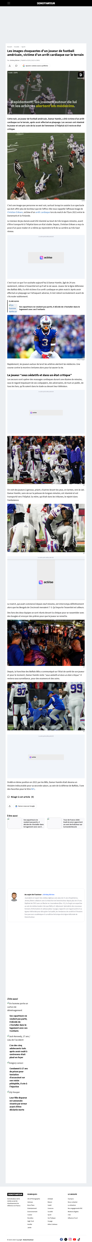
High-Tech (30, 1221)
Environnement (32, 1212)
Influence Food (73, 1218)
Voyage (50, 1221)
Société (50, 1212)
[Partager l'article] (9, 65)
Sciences (50, 1208)
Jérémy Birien (15, 60)
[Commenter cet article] (16, 65)
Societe (16, 47)
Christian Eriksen (15, 212)
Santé (49, 1205)
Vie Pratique (52, 1218)
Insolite (29, 1224)
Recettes (30, 1218)
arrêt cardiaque (43, 212)
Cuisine (29, 1215)
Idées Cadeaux (52, 1224)
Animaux (30, 1202)
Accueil (9, 47)
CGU (69, 1215)
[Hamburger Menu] (9, 3)
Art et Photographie (33, 1199)
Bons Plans (30, 1205)
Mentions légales (73, 1212)
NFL (33, 789)
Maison (50, 1202)
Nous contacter (72, 1202)
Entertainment (32, 1208)
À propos (71, 1199)
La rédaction (72, 1205)
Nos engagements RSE (75, 1208)
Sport (23, 47)
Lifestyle (50, 1199)
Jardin (29, 1227)
